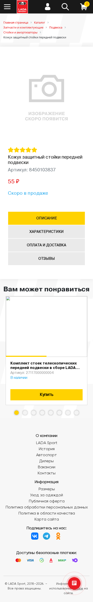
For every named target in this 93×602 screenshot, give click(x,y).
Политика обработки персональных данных (46, 507)
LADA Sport (46, 443)
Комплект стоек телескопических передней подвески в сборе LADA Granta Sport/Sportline (43, 368)
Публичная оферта (47, 501)
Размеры (46, 489)
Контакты (46, 473)
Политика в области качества (46, 513)
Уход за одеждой (46, 495)
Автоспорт (46, 455)
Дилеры (46, 461)
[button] (16, 412)
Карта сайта (46, 519)
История (47, 449)
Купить (46, 395)
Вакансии (46, 467)
